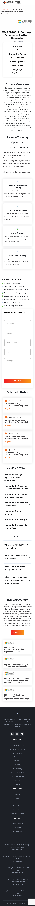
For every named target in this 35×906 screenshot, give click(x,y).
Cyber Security (17, 753)
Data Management (18, 745)
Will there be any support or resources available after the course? (15, 580)
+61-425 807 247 (17, 884)
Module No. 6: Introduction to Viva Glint (16, 526)
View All (16, 633)
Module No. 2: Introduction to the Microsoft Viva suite (16, 487)
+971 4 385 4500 (17, 849)
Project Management (17, 772)
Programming (17, 769)
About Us (17, 780)
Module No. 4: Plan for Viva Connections (16, 504)
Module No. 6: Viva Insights (16, 519)
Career (17, 802)
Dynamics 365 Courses (17, 749)
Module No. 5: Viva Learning (12, 512)
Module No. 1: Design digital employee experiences (13, 477)
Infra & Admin (17, 757)
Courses (9, 9)
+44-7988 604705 (17, 872)
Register (8, 409)
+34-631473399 (18, 861)
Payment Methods (17, 823)
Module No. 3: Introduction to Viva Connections (16, 495)
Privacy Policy (17, 806)
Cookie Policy (17, 810)
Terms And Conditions (17, 814)
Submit (17, 380)
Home (3, 9)
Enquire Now (18, 784)
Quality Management (17, 776)
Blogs (17, 798)
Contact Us (17, 827)
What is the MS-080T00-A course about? (16, 546)
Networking (17, 765)
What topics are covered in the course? (15, 557)
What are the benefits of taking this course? (15, 568)
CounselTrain (27, 158)
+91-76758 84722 (17, 896)
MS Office (17, 761)
